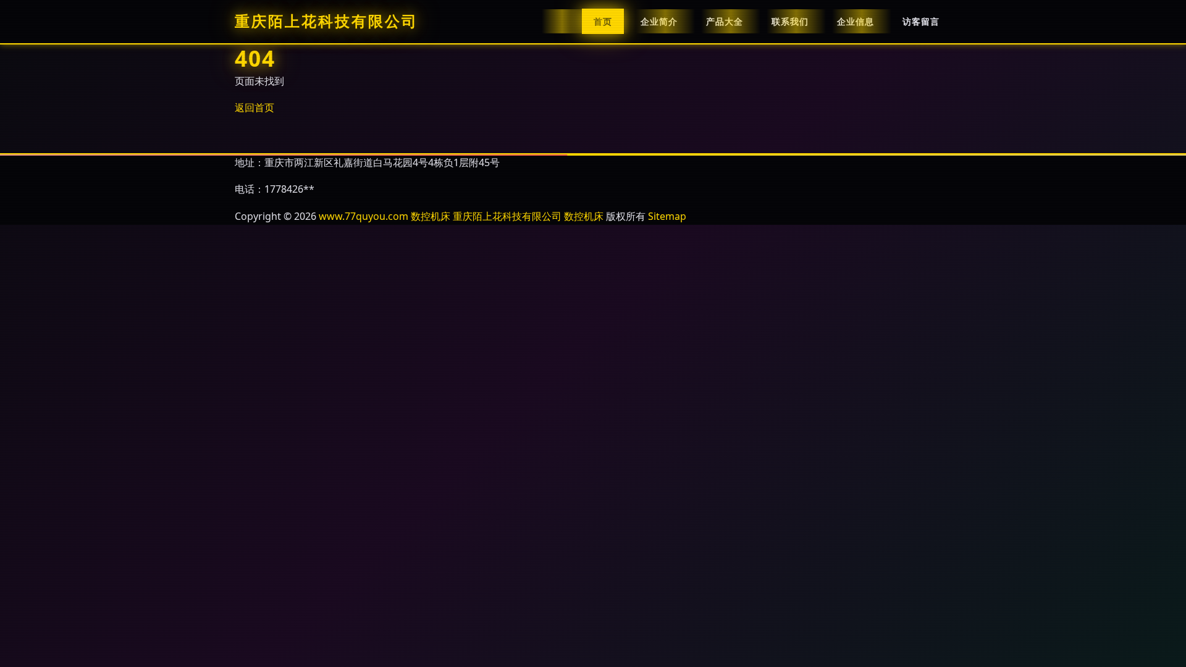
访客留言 (921, 21)
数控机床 (430, 216)
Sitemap (667, 216)
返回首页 (254, 107)
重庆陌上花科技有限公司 (326, 21)
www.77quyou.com (363, 216)
